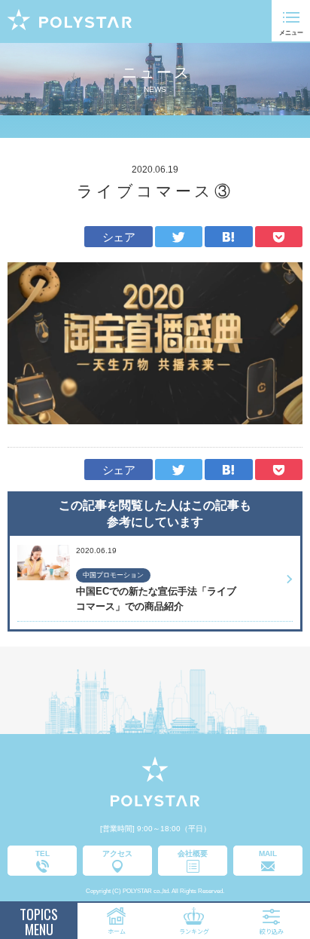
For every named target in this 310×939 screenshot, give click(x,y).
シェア (118, 237)
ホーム (117, 931)
